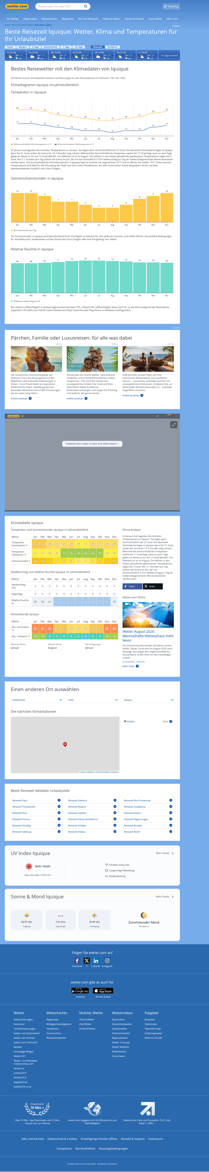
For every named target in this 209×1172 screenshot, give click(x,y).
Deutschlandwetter (122, 1024)
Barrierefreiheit (85, 1148)
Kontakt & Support (133, 1139)
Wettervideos (122, 1012)
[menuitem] (13, 18)
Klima (30, 25)
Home (7, 25)
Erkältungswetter (153, 1033)
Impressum (155, 1139)
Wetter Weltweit (120, 1046)
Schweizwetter (119, 1028)
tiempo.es (19, 1068)
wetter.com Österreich (25, 1042)
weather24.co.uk (22, 1086)
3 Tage (35, 46)
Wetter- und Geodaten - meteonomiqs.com (26, 1062)
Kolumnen (19, 1024)
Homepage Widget (23, 1051)
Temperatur (53, 1028)
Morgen (23, 46)
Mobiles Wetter (91, 1012)
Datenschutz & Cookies (62, 1139)
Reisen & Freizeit (19, 25)
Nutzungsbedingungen (113, 1148)
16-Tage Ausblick (169, 55)
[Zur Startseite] (17, 6)
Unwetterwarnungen (24, 1028)
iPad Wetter (85, 1024)
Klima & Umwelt (153, 1037)
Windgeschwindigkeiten (59, 1024)
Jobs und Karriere (33, 1139)
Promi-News (118, 1056)
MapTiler (91, 772)
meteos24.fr (20, 1072)
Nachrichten (118, 1019)
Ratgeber (152, 1012)
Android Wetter (87, 1028)
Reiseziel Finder (153, 1028)
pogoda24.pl (20, 1082)
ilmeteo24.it (20, 1077)
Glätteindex (151, 1024)
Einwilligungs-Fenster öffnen (99, 1139)
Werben (18, 1046)
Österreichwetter (121, 1033)
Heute (10, 46)
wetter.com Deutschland (26, 1033)
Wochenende (50, 46)
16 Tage (79, 46)
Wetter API (19, 1056)
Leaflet (82, 772)
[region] (92, 462)
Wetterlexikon (119, 1051)
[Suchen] (85, 6)
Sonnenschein (54, 1033)
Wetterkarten (57, 1012)
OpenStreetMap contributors (108, 772)
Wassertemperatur (56, 1037)
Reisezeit (97, 46)
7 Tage (66, 46)
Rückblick (112, 46)
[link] (13, 19)
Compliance (64, 1148)
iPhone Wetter (86, 1019)
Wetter (19, 1012)
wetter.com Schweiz (24, 1037)
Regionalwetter (120, 1037)
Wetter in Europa (121, 1042)
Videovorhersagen (23, 1019)
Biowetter (150, 1019)
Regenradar (53, 1019)
